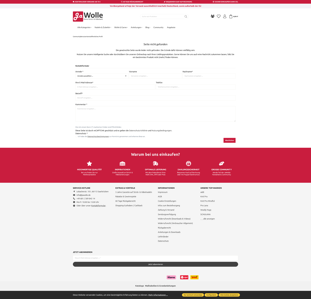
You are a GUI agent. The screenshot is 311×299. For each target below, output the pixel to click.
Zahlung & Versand (166, 210)
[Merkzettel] (218, 16)
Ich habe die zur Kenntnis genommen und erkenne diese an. (111, 136)
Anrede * (79, 71)
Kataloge (139, 286)
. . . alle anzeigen (207, 219)
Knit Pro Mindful (207, 201)
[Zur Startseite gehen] (88, 16)
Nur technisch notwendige (193, 295)
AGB (160, 196)
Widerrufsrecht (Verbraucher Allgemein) (175, 223)
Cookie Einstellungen (167, 201)
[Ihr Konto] (225, 16)
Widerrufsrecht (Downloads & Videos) (174, 219)
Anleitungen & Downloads (169, 232)
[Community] (212, 16)
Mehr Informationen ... (158, 295)
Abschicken (229, 140)
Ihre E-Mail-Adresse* (84, 82)
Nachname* (188, 71)
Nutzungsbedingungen (162, 130)
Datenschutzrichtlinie (138, 130)
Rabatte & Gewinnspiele (125, 196)
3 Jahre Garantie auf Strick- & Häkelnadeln (133, 192)
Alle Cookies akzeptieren (229, 295)
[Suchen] (186, 16)
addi (202, 192)
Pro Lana (204, 205)
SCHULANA (205, 214)
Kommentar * (81, 104)
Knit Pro (203, 196)
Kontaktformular (98, 205)
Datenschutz (163, 241)
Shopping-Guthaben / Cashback (128, 205)
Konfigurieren (211, 295)
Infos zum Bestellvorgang (169, 205)
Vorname (133, 71)
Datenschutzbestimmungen (98, 136)
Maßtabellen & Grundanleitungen (160, 286)
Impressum (163, 192)
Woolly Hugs (205, 210)
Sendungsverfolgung (167, 214)
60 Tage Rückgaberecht (125, 201)
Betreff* (79, 93)
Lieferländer (163, 236)
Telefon (159, 82)
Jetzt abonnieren (155, 264)
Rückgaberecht (164, 228)
